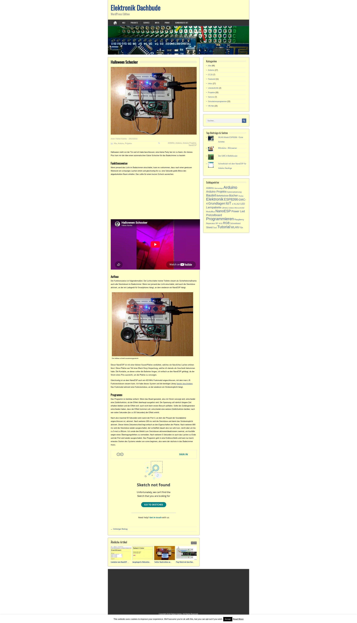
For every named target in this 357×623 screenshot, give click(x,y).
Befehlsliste (222, 195)
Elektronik (214, 199)
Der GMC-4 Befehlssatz (227, 156)
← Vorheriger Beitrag (119, 529)
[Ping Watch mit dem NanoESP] (187, 553)
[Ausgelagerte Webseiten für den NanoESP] (143, 553)
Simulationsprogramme (217, 101)
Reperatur (210, 223)
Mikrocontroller (239, 208)
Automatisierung (234, 192)
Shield (209, 227)
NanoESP (193, 145)
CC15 (210, 75)
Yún (241, 227)
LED (242, 203)
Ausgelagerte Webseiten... (141, 562)
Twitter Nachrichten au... (163, 562)
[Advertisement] (154, 197)
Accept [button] (228, 619)
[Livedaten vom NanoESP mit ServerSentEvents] (121, 553)
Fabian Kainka (121, 139)
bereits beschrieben (185, 384)
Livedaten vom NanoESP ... (120, 562)
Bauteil (211, 195)
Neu (123, 22)
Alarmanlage (218, 188)
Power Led (238, 211)
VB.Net (211, 106)
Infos (157, 22)
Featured (211, 79)
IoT (228, 203)
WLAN (235, 227)
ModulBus (210, 212)
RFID (220, 223)
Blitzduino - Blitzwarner (227, 148)
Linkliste (231, 208)
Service (146, 22)
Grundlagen (216, 203)
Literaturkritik (213, 88)
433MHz (171, 143)
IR (232, 204)
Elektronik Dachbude (136, 7)
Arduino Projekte (189, 143)
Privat (167, 22)
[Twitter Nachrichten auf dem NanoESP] (165, 553)
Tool (215, 228)
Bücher (233, 195)
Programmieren (220, 218)
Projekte (134, 22)
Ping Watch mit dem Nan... (185, 562)
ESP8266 (231, 199)
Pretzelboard (214, 215)
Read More (238, 619)
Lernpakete (213, 207)
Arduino (121, 143)
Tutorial (223, 227)
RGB (226, 223)
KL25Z (237, 204)
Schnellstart (235, 223)
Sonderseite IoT (181, 22)
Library (225, 208)
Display (240, 196)
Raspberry (239, 219)
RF (217, 223)
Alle (115, 143)
